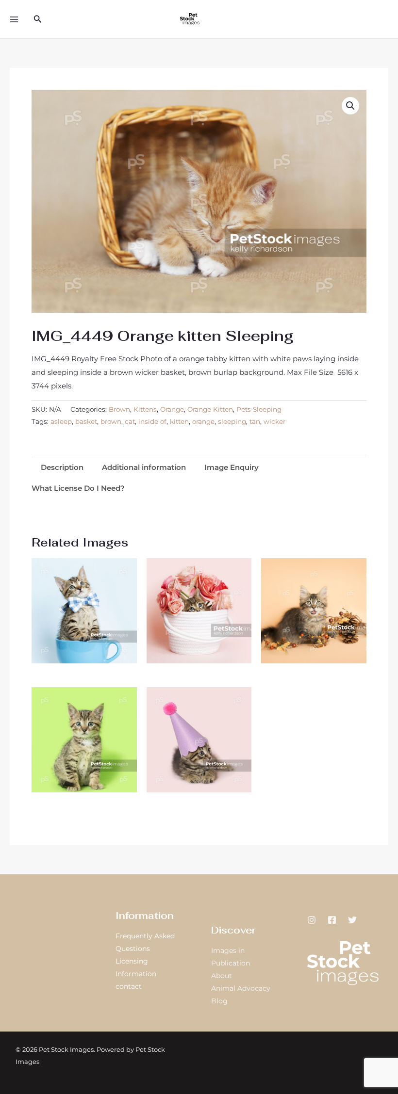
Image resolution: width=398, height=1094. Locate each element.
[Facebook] (332, 920)
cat (130, 421)
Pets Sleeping (259, 409)
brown (110, 421)
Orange (172, 409)
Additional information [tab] (144, 467)
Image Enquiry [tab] (231, 467)
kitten (179, 421)
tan (254, 421)
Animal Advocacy (240, 988)
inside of (152, 421)
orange (203, 421)
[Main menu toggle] (14, 19)
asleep (61, 421)
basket (86, 421)
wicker (274, 421)
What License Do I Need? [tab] (78, 488)
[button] (37, 19)
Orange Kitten (210, 409)
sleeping (232, 421)
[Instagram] (311, 920)
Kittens (145, 409)
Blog (219, 1001)
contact (129, 986)
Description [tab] (62, 467)
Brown (119, 409)
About (221, 975)
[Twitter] (352, 920)
